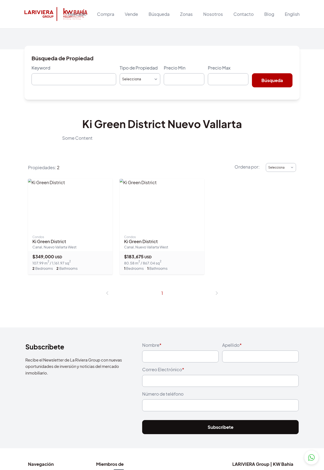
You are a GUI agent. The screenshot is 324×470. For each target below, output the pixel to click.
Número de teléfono (163, 399)
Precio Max (219, 67)
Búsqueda (159, 14)
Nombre (152, 346)
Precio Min (174, 67)
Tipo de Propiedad (139, 67)
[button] (107, 294)
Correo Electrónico (163, 373)
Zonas (186, 14)
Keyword (41, 67)
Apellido (232, 346)
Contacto (243, 14)
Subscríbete (220, 435)
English (292, 14)
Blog (269, 14)
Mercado (77, 14)
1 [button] (162, 294)
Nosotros (213, 14)
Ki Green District (49, 243)
